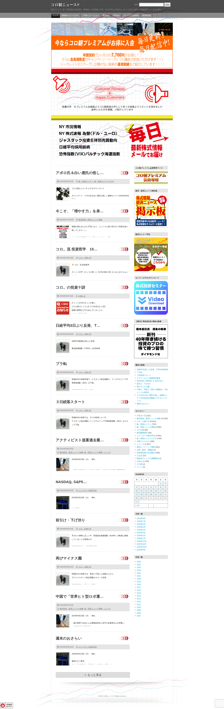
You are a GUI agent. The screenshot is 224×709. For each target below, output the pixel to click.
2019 (139, 582)
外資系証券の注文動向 (146, 453)
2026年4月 (141, 530)
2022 (139, 573)
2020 (139, 579)
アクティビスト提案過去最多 (148, 378)
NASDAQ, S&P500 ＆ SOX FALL (150, 381)
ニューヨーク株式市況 (88, 490)
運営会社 (106, 15)
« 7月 (137, 506)
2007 (139, 616)
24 (137, 498)
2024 (139, 567)
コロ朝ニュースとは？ (90, 15)
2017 (139, 587)
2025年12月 (142, 541)
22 (161, 494)
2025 (139, 564)
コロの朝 (140, 430)
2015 (139, 593)
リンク (139, 467)
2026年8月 (141, 518)
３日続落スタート (70, 402)
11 (141, 491)
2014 (139, 596)
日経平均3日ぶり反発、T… (78, 325)
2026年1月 (141, 538)
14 (156, 491)
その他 (139, 464)
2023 (139, 570)
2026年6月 (141, 524)
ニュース (107, 452)
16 (165, 491)
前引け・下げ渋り (70, 520)
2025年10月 (142, 547)
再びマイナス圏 (69, 558)
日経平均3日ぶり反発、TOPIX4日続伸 (152, 369)
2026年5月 (141, 527)
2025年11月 (141, 544)
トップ (55, 15)
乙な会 (139, 455)
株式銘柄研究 (142, 433)
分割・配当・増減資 (145, 450)
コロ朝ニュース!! (65, 5)
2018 (139, 584)
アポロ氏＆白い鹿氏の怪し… (80, 173)
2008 (139, 613)
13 (151, 491)
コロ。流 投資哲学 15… (76, 249)
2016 (139, 590)
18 (141, 494)
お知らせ (82, 296)
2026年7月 (141, 521)
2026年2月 (141, 535)
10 (137, 491)
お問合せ (116, 15)
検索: (137, 4)
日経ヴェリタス (143, 441)
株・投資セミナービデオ (104, 181)
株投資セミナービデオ (70, 15)
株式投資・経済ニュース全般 (90, 220)
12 (146, 491)
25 (141, 498)
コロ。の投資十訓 (70, 287)
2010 (139, 607)
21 (156, 494)
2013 (139, 599)
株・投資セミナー (86, 181)
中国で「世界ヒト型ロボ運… (80, 596)
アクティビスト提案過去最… (80, 440)
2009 (139, 610)
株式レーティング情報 (146, 447)
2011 (139, 604)
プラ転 (61, 364)
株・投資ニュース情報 (93, 452)
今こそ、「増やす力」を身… (80, 211)
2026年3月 (141, 533)
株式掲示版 (146, 15)
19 (146, 494)
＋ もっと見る (93, 674)
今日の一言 (141, 416)
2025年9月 (141, 550)
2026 (139, 562)
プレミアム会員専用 (131, 15)
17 (137, 494)
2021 (139, 576)
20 (151, 494)
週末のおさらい (69, 638)
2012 (139, 602)
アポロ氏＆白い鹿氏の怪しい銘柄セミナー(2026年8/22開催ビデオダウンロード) (152, 398)
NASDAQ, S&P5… (71, 482)
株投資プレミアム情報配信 (148, 458)
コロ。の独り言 (85, 258)
